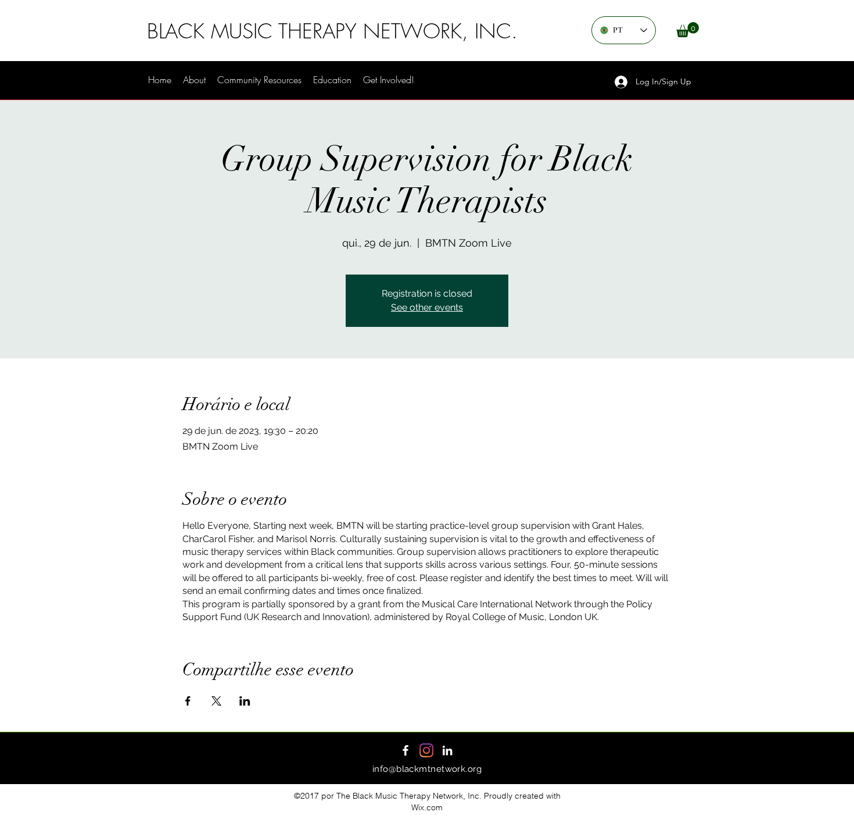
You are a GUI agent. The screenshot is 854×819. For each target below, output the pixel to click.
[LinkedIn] (447, 750)
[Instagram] (426, 750)
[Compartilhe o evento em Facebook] (187, 701)
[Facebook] (405, 750)
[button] (687, 29)
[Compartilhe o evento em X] (216, 701)
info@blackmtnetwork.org (427, 769)
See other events (427, 307)
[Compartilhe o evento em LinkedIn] (244, 701)
